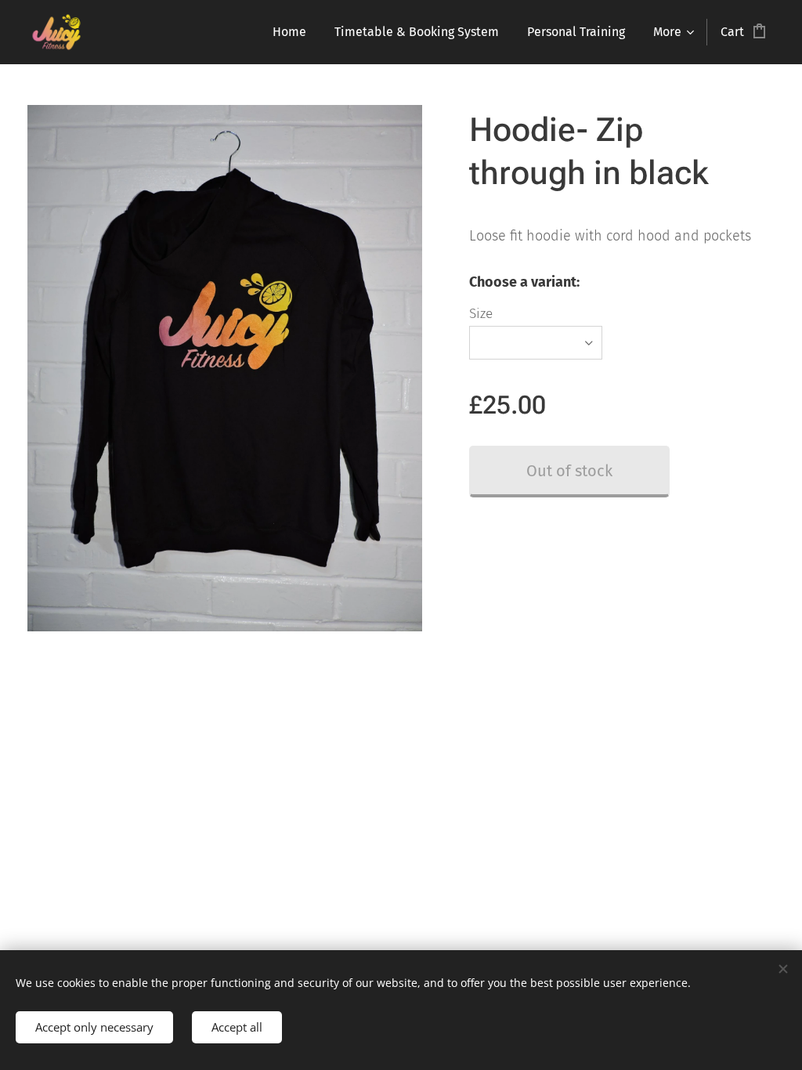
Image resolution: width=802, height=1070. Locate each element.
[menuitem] (289, 32)
